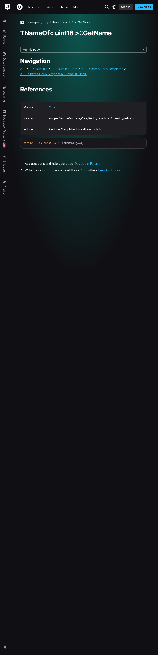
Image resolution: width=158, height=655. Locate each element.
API (22, 69)
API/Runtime (38, 69)
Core (52, 107)
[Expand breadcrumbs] (45, 22)
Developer (33, 22)
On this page (31, 49)
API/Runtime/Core (64, 69)
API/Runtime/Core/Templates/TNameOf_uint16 (53, 74)
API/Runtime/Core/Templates (102, 69)
